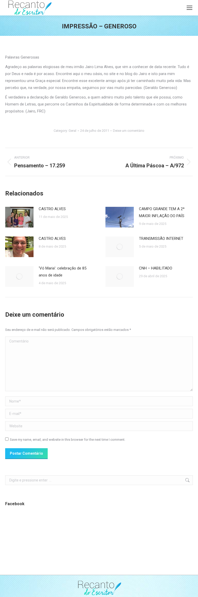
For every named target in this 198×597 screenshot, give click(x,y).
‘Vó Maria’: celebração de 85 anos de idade (62, 271)
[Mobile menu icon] (189, 7)
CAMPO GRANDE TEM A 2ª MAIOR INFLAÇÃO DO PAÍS (162, 212)
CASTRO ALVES (52, 209)
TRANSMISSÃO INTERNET (161, 238)
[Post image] (19, 217)
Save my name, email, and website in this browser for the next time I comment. (67, 439)
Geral (72, 131)
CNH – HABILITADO (155, 268)
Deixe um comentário (128, 131)
